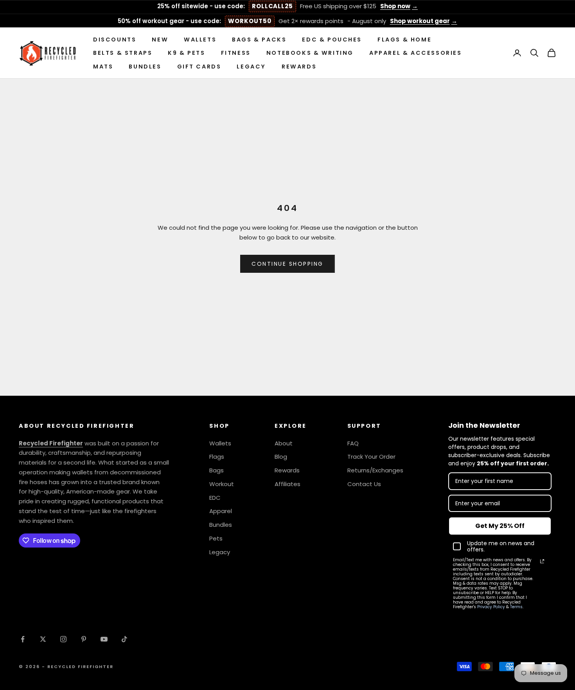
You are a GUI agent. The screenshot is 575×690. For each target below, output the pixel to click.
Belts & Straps (122, 53)
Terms (516, 607)
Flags (216, 456)
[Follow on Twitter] (43, 639)
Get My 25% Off (500, 525)
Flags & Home (404, 39)
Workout (221, 484)
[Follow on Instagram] (63, 639)
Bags (216, 470)
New (160, 39)
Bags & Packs (259, 39)
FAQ (353, 443)
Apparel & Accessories (415, 53)
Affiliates (287, 484)
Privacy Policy (491, 607)
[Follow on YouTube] (104, 639)
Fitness (236, 53)
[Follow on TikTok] (124, 639)
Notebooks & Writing (310, 53)
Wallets (200, 39)
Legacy (251, 66)
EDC (215, 498)
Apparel (220, 511)
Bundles (145, 66)
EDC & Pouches (332, 39)
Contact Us (364, 484)
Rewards (299, 66)
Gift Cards (199, 66)
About (284, 443)
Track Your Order (371, 456)
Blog (281, 456)
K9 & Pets (186, 53)
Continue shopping (287, 264)
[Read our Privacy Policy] (542, 561)
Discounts (114, 39)
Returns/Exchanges (375, 470)
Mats (103, 66)
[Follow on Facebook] (23, 639)
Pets (216, 538)
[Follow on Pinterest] (84, 639)
